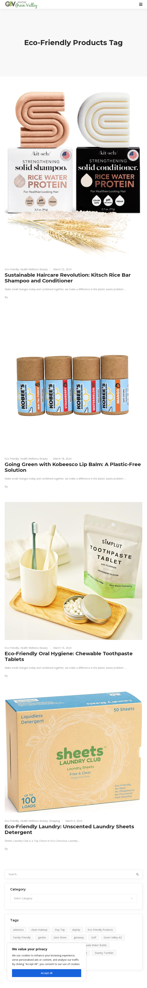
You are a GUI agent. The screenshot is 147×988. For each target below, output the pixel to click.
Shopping (54, 821)
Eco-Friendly (12, 269)
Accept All (46, 973)
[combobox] (73, 898)
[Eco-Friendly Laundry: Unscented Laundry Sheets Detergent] (73, 752)
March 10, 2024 (62, 648)
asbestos (18, 929)
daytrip (76, 929)
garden (42, 937)
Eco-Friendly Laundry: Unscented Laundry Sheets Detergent (69, 829)
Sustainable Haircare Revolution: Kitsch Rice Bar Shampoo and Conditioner (68, 278)
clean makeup (39, 929)
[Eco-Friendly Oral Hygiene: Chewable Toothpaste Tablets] (73, 571)
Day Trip (60, 929)
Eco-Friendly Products (100, 929)
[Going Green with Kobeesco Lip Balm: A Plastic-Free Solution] (73, 382)
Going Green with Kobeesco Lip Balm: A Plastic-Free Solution (73, 467)
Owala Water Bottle (95, 945)
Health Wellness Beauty (34, 269)
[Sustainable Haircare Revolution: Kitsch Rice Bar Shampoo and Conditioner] (73, 175)
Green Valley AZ (113, 937)
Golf (93, 937)
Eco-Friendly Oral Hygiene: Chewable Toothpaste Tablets (69, 656)
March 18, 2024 (62, 458)
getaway (79, 937)
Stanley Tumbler (104, 953)
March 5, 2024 (73, 821)
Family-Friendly (21, 937)
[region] (46, 962)
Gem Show (60, 937)
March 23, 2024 (62, 269)
